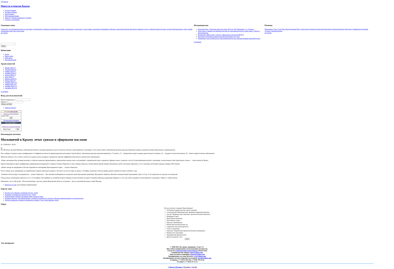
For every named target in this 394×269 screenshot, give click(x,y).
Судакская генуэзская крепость (177, 226)
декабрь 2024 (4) (10, 69)
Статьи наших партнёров (91, 29)
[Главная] (4, 2)
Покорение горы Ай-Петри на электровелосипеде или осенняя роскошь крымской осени (229, 38)
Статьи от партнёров (12, 20)
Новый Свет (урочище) (174, 233)
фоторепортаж (178, 29)
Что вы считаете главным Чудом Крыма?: (178, 208)
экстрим (169, 29)
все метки (4, 33)
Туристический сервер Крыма (186, 251)
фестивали (133, 29)
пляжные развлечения (50, 29)
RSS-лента (8, 58)
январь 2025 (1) (10, 68)
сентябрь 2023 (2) (11, 88)
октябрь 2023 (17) (11, 86)
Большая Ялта (295, 29)
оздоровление (37, 29)
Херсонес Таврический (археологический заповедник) (185, 231)
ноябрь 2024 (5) (10, 71)
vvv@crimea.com (200, 256)
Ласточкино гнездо (173, 220)
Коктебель (328, 29)
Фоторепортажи (10, 60)
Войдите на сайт (11, 185)
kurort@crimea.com (198, 254)
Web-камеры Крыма (12, 16)
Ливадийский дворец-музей (176, 235)
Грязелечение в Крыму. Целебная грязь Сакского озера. (24, 196)
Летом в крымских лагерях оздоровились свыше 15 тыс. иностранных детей (31, 200)
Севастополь (304, 29)
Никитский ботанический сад (177, 224)
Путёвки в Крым (11, 12)
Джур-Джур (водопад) (174, 218)
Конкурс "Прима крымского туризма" (18, 18)
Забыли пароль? (10, 108)
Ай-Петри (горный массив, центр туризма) (181, 210)
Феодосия (348, 29)
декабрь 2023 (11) (11, 82)
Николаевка (269, 29)
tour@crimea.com (196, 252)
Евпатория (336, 29)
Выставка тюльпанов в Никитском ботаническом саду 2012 (219, 37)
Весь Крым (286, 29)
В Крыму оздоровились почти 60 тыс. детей (20, 195)
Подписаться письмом (11, 120)
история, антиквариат (66, 29)
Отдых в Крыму (10, 10)
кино (22, 31)
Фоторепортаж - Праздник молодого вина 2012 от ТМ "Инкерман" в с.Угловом (226, 29)
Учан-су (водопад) (172, 229)
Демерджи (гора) (172, 216)
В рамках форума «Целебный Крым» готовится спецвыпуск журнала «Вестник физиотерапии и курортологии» (44, 198)
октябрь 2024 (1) (10, 73)
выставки (29, 29)
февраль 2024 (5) (11, 79)
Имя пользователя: (8, 100)
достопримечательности (16, 29)
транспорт (4, 29)
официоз (141, 29)
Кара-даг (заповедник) (174, 222)
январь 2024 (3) (10, 81)
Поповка (313, 29)
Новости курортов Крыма (15, 6)
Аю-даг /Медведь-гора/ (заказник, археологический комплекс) (188, 214)
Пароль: (4, 102)
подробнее (197, 42)
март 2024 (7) (9, 77)
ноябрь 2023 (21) (11, 84)
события (152, 29)
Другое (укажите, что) (174, 237)
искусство (16, 31)
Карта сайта (9, 56)
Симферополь (357, 29)
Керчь (342, 29)
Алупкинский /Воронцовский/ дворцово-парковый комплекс (188, 212)
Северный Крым (276, 31)
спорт (185, 29)
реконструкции (161, 29)
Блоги (7, 54)
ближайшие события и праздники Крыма (115, 29)
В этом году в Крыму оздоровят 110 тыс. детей (21, 193)
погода (146, 29)
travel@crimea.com (204, 258)
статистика (78, 29)
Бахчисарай (320, 29)
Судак (279, 29)
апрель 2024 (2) (10, 75)
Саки (275, 29)
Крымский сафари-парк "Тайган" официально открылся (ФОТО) (221, 35)
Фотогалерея (9, 14)
